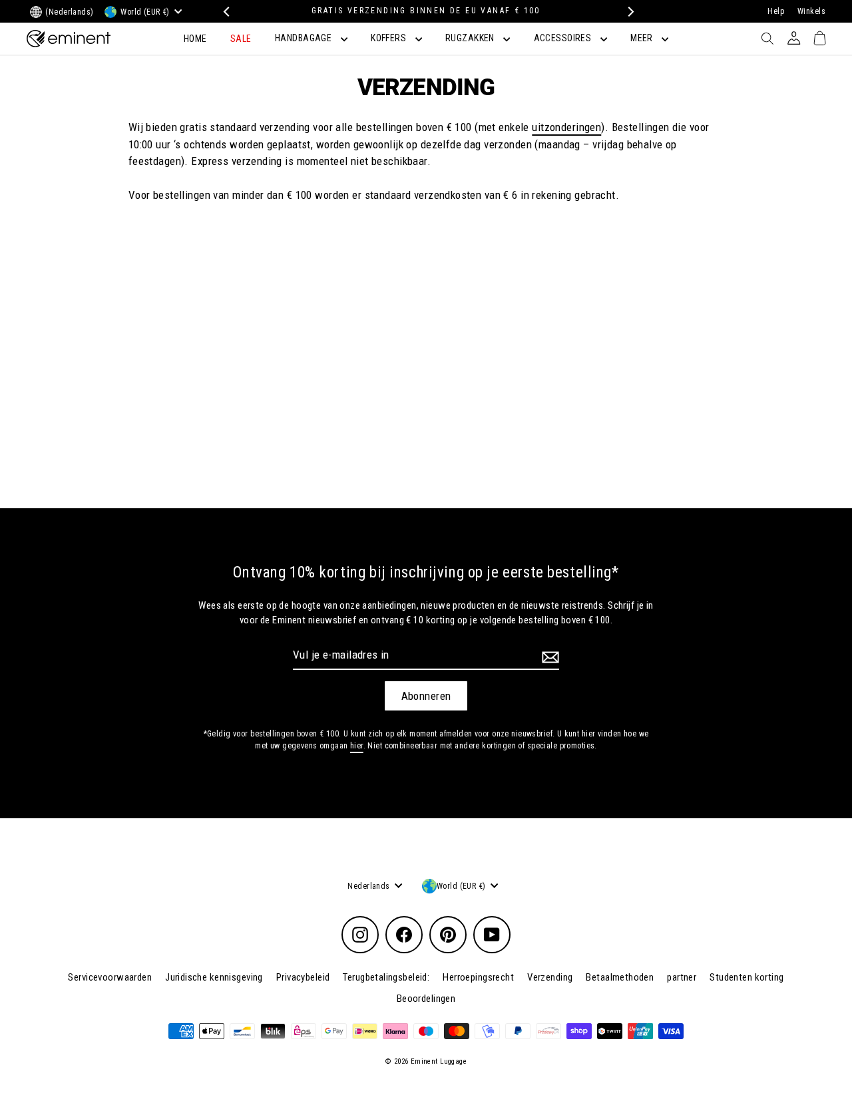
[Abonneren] (548, 657)
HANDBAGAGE (304, 38)
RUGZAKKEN (471, 38)
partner (681, 977)
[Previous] (224, 11)
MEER (642, 38)
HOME (195, 38)
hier (356, 745)
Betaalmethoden (620, 977)
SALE (241, 38)
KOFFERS (389, 38)
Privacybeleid (303, 977)
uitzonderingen (566, 127)
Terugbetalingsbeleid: (386, 977)
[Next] (627, 11)
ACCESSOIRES (564, 38)
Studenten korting (746, 977)
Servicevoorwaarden (110, 977)
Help (775, 11)
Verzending (549, 977)
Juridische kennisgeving (214, 977)
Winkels (811, 11)
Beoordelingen (426, 999)
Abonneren (426, 696)
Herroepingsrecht (478, 977)
